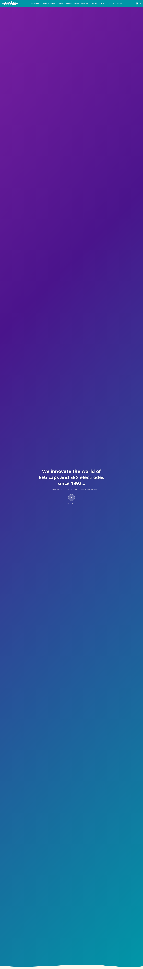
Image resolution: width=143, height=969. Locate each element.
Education (84, 3)
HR (140, 3)
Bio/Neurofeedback (71, 3)
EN (137, 3)
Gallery (94, 3)
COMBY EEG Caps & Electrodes (52, 3)
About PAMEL (35, 3)
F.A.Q (113, 3)
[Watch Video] (71, 497)
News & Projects (104, 3)
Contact (120, 3)
